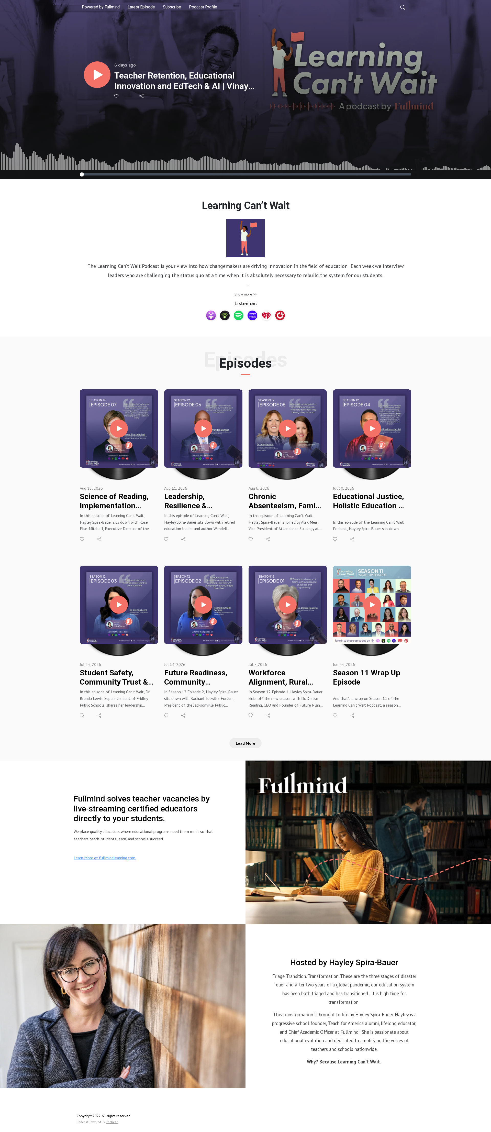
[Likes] (117, 96)
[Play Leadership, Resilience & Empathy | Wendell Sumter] (203, 428)
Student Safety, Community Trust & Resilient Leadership (115, 677)
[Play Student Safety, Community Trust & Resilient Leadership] (119, 605)
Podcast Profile (203, 7)
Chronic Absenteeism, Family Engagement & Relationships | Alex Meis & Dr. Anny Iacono (285, 501)
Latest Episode (141, 7)
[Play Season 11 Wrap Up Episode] (372, 605)
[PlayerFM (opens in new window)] (280, 315)
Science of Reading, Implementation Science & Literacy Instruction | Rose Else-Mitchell (114, 501)
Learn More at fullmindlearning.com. (105, 857)
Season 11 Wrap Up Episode (366, 677)
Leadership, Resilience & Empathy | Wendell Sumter (196, 501)
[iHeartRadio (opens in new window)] (266, 315)
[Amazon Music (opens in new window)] (252, 315)
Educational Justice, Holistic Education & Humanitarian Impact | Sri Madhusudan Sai (368, 501)
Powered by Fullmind (101, 7)
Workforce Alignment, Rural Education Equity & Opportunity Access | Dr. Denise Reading (285, 677)
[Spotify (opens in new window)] (238, 315)
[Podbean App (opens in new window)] (225, 315)
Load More (245, 743)
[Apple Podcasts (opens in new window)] (211, 315)
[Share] (142, 95)
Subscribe (172, 7)
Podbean (112, 1122)
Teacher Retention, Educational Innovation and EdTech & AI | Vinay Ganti (181, 80)
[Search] (402, 7)
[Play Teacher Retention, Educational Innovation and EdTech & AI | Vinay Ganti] (97, 74)
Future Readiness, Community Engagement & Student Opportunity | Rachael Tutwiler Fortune (200, 677)
